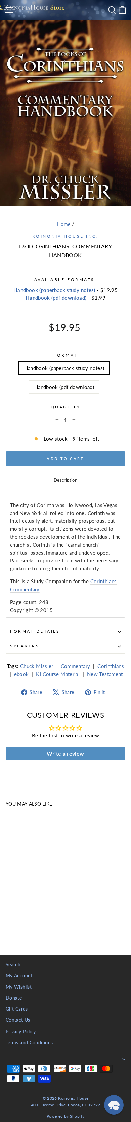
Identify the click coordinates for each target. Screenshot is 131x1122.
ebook (21, 674)
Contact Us (18, 1020)
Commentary (75, 666)
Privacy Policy (21, 1031)
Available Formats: (65, 279)
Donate (14, 998)
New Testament (105, 674)
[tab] (65, 480)
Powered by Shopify (66, 1116)
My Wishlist (19, 987)
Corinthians (110, 666)
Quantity (65, 406)
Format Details (35, 631)
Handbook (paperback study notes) (54, 290)
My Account (19, 975)
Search (13, 964)
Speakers (24, 645)
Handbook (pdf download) (56, 298)
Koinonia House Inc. (65, 236)
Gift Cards (17, 1009)
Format (65, 355)
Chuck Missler (36, 666)
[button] (114, 1105)
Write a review (65, 753)
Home (63, 224)
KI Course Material (58, 674)
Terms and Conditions (29, 1042)
